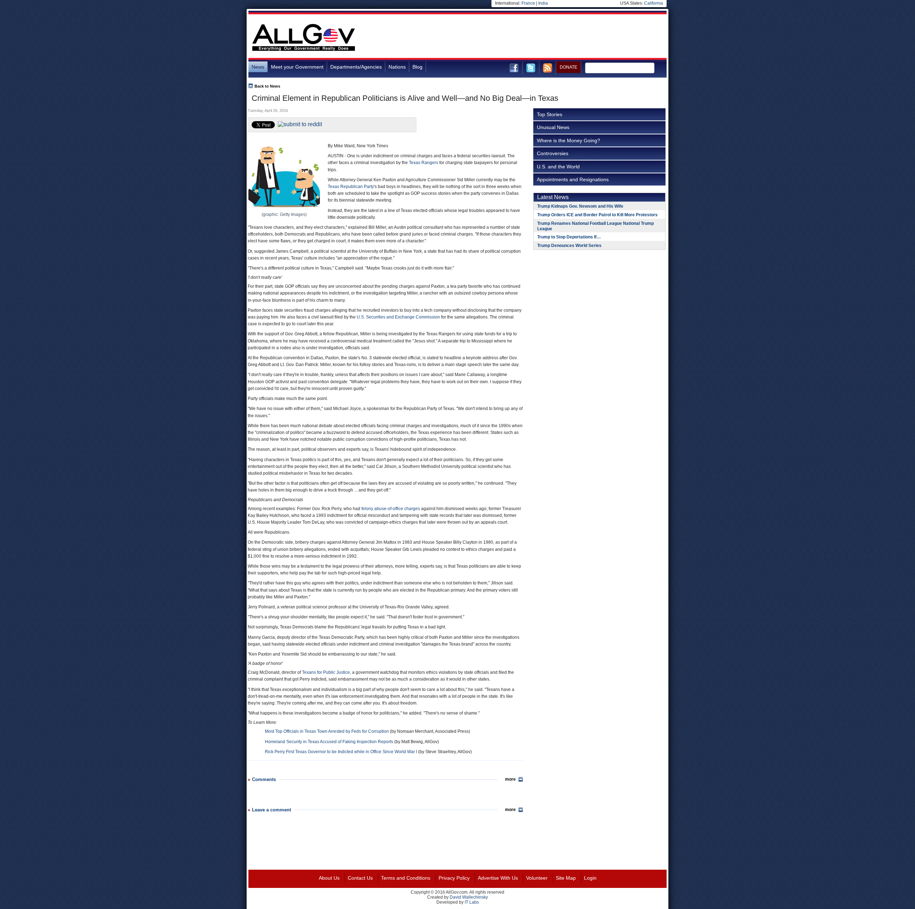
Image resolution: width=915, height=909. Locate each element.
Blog (417, 67)
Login (590, 878)
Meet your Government (297, 67)
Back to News (267, 86)
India (543, 3)
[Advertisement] (536, 37)
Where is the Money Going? (568, 140)
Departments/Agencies (356, 67)
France (528, 3)
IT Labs (472, 902)
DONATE (568, 67)
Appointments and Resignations (573, 179)
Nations (397, 67)
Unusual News (553, 127)
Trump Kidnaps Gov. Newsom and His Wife (580, 206)
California (653, 3)
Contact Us (360, 878)
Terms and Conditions (405, 878)
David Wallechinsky (469, 897)
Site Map (566, 878)
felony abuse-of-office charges (390, 508)
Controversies (552, 153)
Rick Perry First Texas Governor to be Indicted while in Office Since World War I (341, 751)
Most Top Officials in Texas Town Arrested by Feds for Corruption (327, 731)
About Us (329, 878)
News (258, 67)
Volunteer (537, 878)
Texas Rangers (423, 162)
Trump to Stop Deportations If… (569, 236)
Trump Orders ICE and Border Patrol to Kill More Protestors (597, 214)
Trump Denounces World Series (569, 245)
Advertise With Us (498, 878)
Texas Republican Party (351, 186)
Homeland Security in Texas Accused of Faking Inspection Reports (329, 741)
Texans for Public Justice (326, 672)
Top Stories (549, 114)
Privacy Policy (454, 878)
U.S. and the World (558, 166)
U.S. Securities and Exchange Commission (398, 317)
